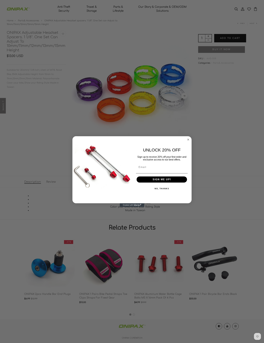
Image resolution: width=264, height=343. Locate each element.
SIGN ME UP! (162, 179)
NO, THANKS (162, 189)
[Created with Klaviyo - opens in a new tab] (132, 205)
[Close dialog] (188, 139)
